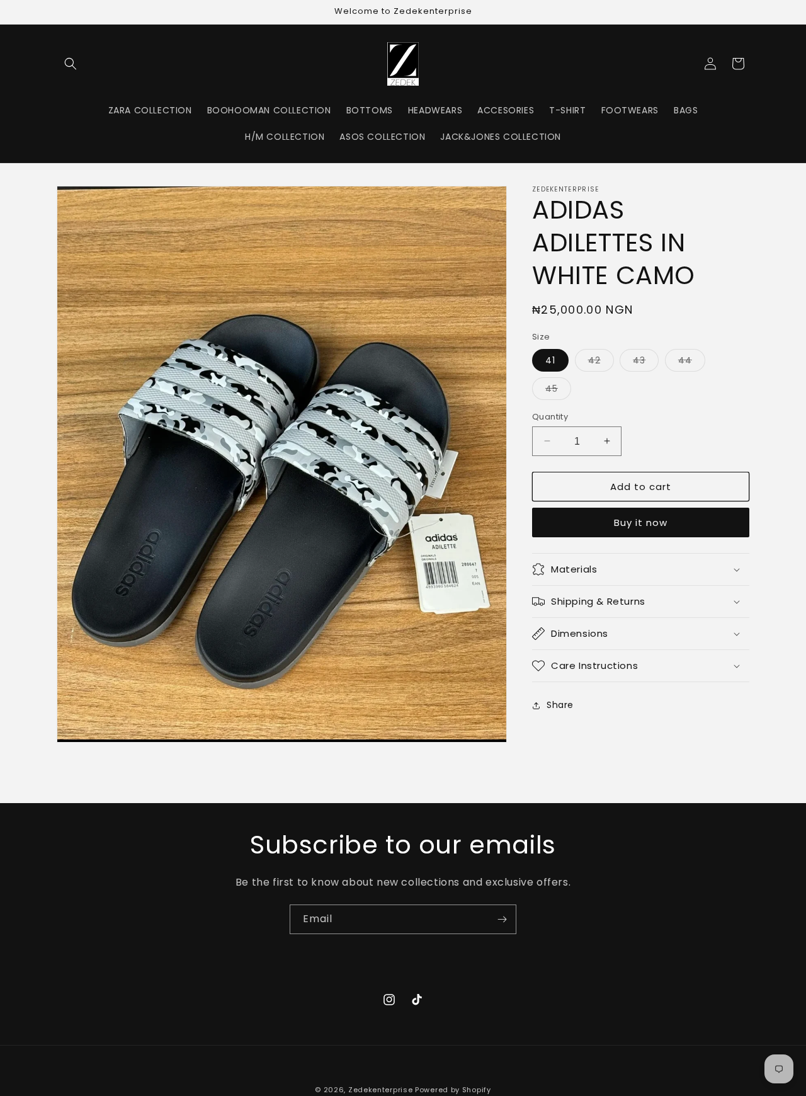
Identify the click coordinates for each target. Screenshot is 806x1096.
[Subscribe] (502, 919)
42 (601, 362)
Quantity (550, 416)
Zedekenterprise (380, 1090)
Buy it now (640, 522)
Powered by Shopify (453, 1090)
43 (646, 362)
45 (558, 390)
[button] (70, 63)
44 (691, 362)
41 (550, 359)
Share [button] (560, 705)
